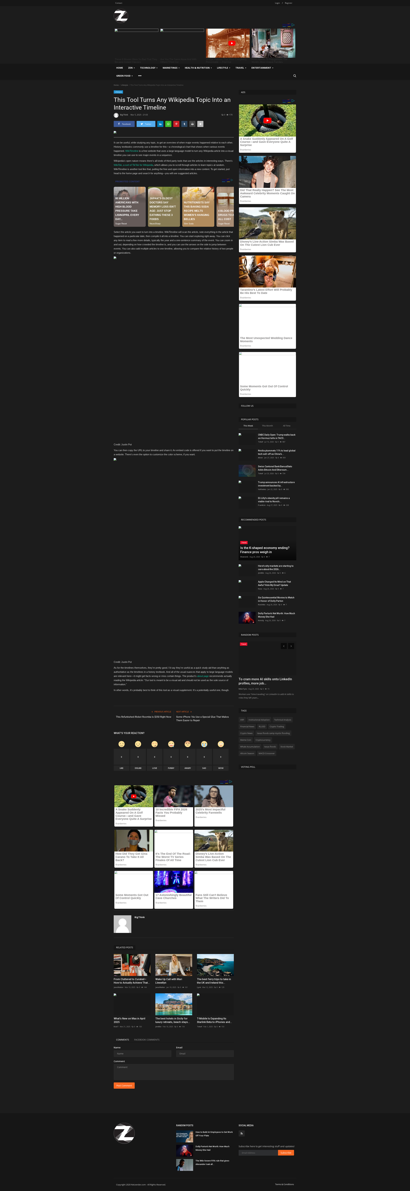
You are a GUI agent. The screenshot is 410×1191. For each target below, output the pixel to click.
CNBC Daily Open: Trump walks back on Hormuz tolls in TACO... (276, 436)
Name (117, 1047)
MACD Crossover (267, 753)
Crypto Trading (277, 726)
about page (203, 676)
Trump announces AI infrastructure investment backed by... (276, 484)
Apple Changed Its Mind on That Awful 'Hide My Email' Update (274, 583)
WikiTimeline (131, 151)
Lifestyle (124, 85)
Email (179, 1047)
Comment (119, 1061)
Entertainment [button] (261, 67)
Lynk (199, 987)
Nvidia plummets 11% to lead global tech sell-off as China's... (276, 452)
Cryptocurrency (263, 739)
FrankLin (262, 505)
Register (288, 3)
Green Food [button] (123, 75)
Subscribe (286, 1152)
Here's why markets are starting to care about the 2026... (276, 568)
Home (119, 67)
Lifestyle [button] (223, 67)
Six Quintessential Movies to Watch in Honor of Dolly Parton (276, 599)
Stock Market (286, 746)
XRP (242, 719)
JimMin (158, 1026)
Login (277, 3)
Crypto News (246, 733)
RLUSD (262, 726)
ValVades (262, 489)
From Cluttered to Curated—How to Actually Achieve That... (132, 981)
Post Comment (124, 1085)
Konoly (261, 620)
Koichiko (261, 604)
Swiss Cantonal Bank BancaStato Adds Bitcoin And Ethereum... (275, 468)
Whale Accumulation (250, 746)
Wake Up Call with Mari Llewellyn (168, 981)
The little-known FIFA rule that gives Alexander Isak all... (212, 1162)
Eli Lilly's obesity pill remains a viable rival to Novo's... (274, 500)
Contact (118, 3)
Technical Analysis (282, 719)
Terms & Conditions (284, 1184)
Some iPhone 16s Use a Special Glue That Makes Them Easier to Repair (202, 718)
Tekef (199, 1026)
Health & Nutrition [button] (197, 67)
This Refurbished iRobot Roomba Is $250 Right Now (143, 716)
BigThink (124, 114)
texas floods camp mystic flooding (273, 733)
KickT (116, 1026)
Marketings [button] (170, 67)
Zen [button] (130, 67)
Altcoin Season (247, 753)
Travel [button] (240, 67)
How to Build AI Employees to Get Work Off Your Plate (214, 1134)
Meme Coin (245, 739)
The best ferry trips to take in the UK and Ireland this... (214, 981)
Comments (122, 1039)
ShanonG (244, 557)
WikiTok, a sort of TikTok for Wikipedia (133, 165)
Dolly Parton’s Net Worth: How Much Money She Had (276, 615)
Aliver (260, 457)
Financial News (247, 726)
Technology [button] (148, 67)
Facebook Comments (147, 1039)
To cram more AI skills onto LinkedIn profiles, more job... (265, 681)
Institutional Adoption (259, 719)
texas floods (270, 746)
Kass (260, 589)
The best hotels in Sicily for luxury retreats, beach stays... (172, 1020)
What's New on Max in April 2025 (129, 1020)
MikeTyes (243, 689)
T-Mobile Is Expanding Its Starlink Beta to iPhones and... (214, 1020)
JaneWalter (118, 987)
